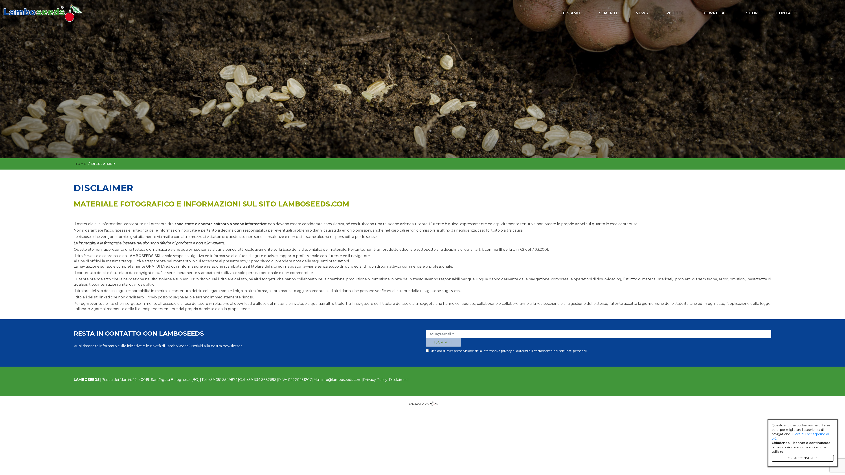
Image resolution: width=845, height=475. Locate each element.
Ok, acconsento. (803, 458)
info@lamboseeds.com (341, 380)
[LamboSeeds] (43, 13)
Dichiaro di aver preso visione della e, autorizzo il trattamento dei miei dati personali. (508, 351)
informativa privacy (497, 351)
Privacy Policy (375, 380)
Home (80, 164)
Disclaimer (398, 380)
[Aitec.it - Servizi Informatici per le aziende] (434, 403)
